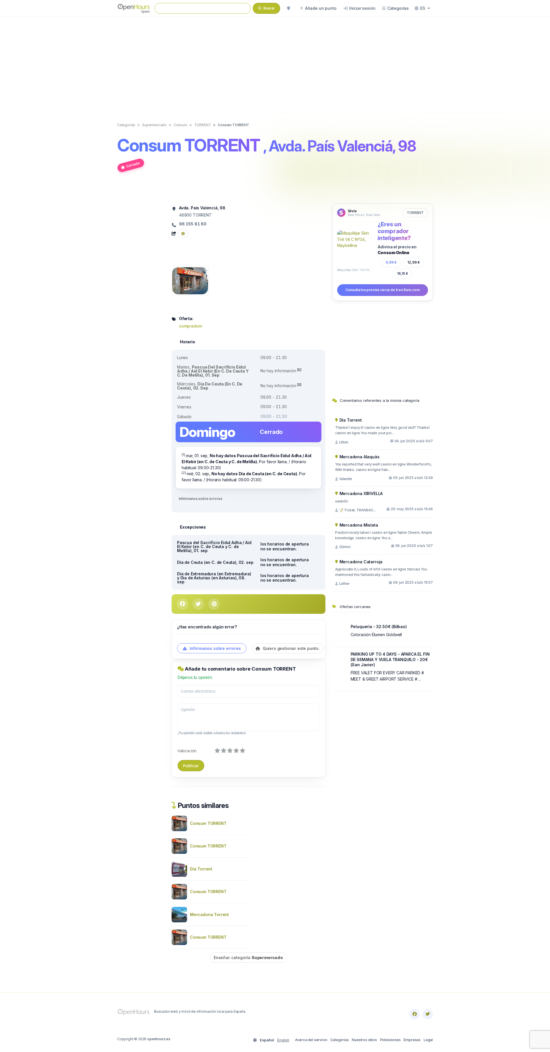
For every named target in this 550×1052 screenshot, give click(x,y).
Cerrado (132, 164)
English (283, 1040)
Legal (428, 1040)
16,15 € (402, 273)
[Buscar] (288, 8)
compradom (190, 326)
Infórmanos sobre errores (200, 498)
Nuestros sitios (364, 1040)
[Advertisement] (275, 64)
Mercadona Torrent (209, 914)
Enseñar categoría (248, 957)
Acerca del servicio (311, 1040)
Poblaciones (390, 1040)
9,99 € (391, 262)
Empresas (412, 1040)
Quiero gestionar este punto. (291, 648)
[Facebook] (414, 1014)
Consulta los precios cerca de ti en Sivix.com (382, 290)
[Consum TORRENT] (190, 280)
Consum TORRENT (208, 823)
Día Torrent (201, 868)
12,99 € (413, 262)
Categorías (339, 1040)
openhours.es (158, 1039)
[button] (422, 8)
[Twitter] (428, 1014)
